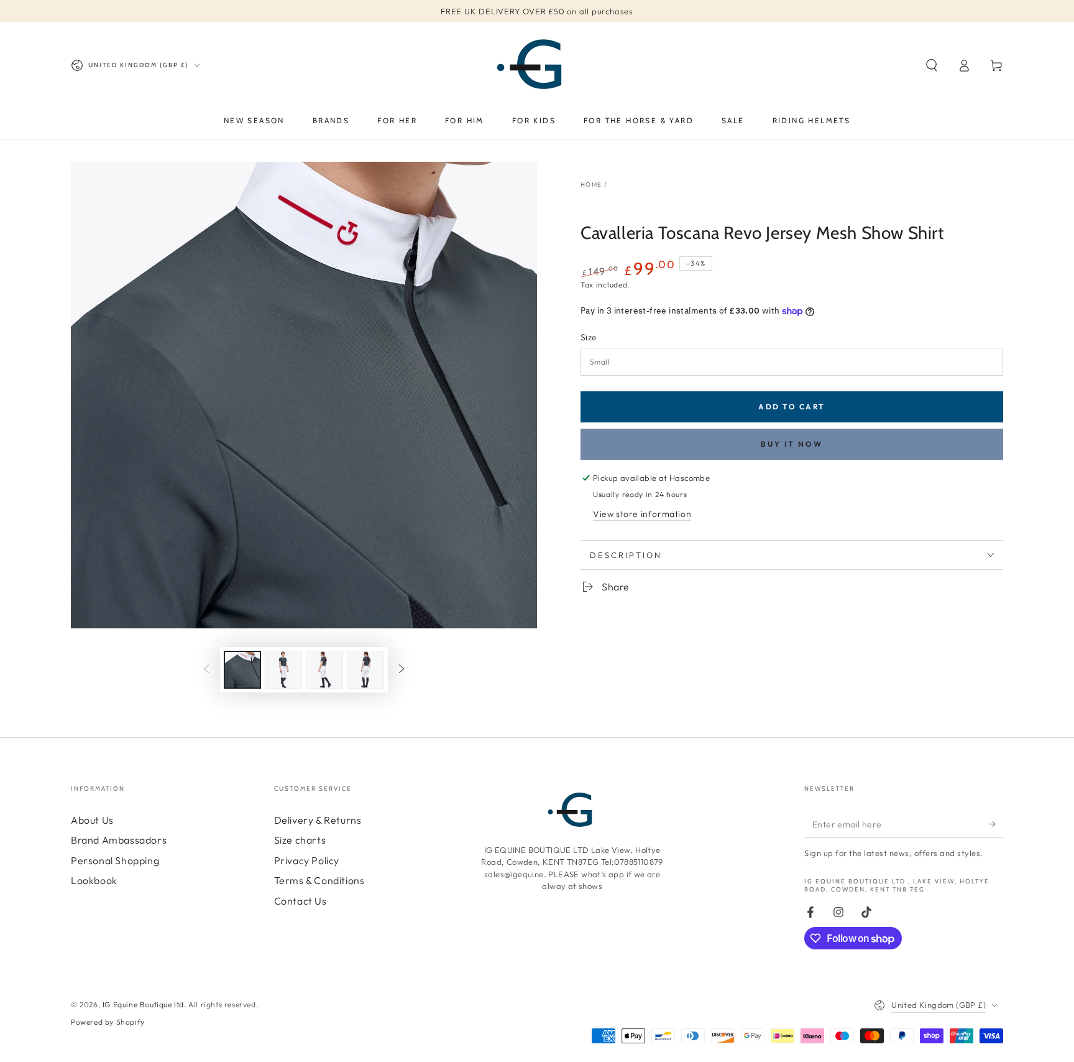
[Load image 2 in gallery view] (283, 670)
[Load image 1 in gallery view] (242, 670)
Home (591, 184)
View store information (642, 513)
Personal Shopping (115, 860)
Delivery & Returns (318, 820)
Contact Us (300, 901)
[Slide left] (206, 670)
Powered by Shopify (108, 1022)
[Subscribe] (996, 823)
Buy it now (792, 444)
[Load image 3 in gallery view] (324, 670)
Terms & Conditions (319, 880)
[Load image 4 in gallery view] (365, 670)
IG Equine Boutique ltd (143, 1004)
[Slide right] (401, 670)
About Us (92, 820)
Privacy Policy (306, 860)
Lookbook (94, 880)
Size (589, 337)
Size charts (300, 840)
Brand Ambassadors (119, 840)
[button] (932, 65)
